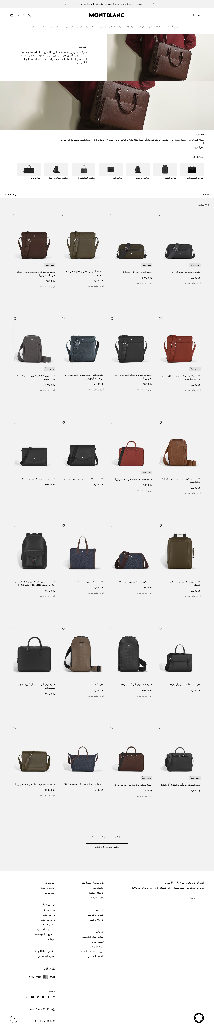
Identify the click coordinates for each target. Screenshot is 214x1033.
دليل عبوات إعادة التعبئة (92, 951)
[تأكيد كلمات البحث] (29, 15)
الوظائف (51, 939)
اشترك (192, 898)
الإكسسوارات (67, 27)
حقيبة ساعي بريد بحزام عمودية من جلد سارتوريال (85, 273)
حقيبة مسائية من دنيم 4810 (90, 582)
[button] (23, 15)
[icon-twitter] (37, 997)
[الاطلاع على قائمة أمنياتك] (17, 16)
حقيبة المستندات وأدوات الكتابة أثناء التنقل (180, 785)
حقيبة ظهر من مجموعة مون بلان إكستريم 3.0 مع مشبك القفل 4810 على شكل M (35, 583)
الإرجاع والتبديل (96, 920)
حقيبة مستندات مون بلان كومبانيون (38, 479)
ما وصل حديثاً (177, 27)
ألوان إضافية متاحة (193, 283)
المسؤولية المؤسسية (45, 934)
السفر (79, 27)
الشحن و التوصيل (95, 915)
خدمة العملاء (97, 898)
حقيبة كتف (98, 684)
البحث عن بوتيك (47, 888)
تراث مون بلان (48, 920)
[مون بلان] (106, 15)
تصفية (206, 194)
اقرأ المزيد (198, 148)
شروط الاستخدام (46, 956)
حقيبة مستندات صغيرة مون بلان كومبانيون (83, 479)
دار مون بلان (49, 915)
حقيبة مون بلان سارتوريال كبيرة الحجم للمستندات (36, 686)
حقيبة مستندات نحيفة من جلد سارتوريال (132, 479)
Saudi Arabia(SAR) (39, 1009)
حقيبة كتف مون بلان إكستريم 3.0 (136, 684)
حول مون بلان (48, 910)
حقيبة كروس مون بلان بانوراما (186, 272)
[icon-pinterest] (27, 997)
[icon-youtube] (32, 997)
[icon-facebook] (48, 997)
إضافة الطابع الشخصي (93, 937)
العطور (44, 27)
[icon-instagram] (53, 997)
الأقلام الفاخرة (154, 27)
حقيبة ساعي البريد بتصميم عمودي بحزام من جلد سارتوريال (36, 274)
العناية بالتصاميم (96, 956)
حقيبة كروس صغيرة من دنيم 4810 (135, 582)
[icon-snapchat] (43, 997)
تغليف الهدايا (98, 942)
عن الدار (34, 27)
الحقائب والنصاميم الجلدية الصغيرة (100, 27)
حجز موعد (50, 893)
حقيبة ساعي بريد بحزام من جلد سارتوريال (34, 784)
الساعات (54, 27)
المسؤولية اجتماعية (46, 929)
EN (195, 15)
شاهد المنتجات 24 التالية (107, 847)
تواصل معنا (98, 888)
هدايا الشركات (97, 947)
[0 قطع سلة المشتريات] (11, 16)
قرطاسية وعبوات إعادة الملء (131, 27)
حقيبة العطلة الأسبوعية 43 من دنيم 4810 (84, 784)
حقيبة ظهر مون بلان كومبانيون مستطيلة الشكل (182, 583)
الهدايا (166, 27)
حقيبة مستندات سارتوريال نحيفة (185, 684)
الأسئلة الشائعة (96, 893)
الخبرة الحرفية (48, 925)
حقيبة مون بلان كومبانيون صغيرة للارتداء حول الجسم (36, 377)
